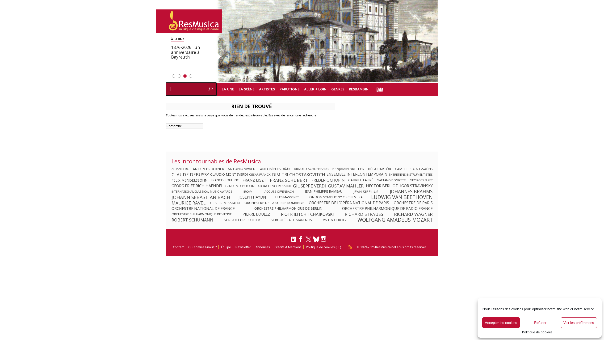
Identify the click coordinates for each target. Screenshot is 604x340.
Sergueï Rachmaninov (291, 220)
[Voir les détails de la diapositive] (327, 41)
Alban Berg (180, 169)
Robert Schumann (192, 220)
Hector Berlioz (382, 186)
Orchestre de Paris (413, 203)
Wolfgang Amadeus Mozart (395, 220)
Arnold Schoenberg (311, 169)
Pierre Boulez (256, 214)
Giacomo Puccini (240, 186)
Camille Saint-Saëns (414, 169)
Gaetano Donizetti (391, 180)
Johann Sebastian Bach (201, 197)
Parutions (289, 89)
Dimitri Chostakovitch (298, 174)
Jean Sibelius (366, 191)
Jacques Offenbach (279, 191)
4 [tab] (190, 76)
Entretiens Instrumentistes (411, 174)
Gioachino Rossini (274, 186)
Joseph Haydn (252, 197)
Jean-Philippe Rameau (323, 191)
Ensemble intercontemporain (357, 174)
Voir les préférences (578, 323)
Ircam (247, 191)
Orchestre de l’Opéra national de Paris (349, 203)
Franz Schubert (289, 180)
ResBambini (359, 89)
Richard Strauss (364, 214)
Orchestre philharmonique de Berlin (288, 208)
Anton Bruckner (208, 169)
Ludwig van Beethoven (402, 197)
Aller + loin (315, 89)
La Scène (246, 89)
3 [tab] (185, 76)
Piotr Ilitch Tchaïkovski (307, 214)
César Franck (260, 174)
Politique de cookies (537, 332)
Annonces (263, 247)
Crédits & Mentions (288, 247)
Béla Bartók (379, 169)
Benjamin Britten (348, 169)
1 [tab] (173, 76)
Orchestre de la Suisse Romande (274, 203)
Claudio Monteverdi (229, 174)
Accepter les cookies (501, 323)
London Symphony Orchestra (335, 197)
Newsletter (243, 247)
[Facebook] (301, 240)
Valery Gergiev (335, 220)
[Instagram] (324, 239)
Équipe (226, 247)
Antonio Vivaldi (242, 169)
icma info (379, 89)
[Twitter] (308, 241)
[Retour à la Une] (189, 21)
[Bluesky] (316, 239)
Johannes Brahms (411, 191)
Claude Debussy (190, 174)
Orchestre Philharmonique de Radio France (387, 208)
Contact (178, 247)
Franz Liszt (254, 180)
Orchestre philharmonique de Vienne (202, 214)
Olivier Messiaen (225, 203)
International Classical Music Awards (202, 191)
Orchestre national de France (203, 208)
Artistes (267, 89)
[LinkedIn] (293, 241)
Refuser (540, 323)
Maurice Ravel (189, 203)
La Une (228, 89)
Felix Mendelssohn (189, 180)
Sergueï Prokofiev (242, 220)
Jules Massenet (287, 197)
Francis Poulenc (225, 180)
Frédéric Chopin (328, 180)
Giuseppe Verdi (309, 186)
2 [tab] (179, 76)
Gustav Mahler (346, 186)
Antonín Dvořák (275, 169)
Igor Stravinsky (416, 186)
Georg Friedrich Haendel (197, 186)
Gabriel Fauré (360, 180)
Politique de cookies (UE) (323, 247)
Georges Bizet (421, 180)
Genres (337, 89)
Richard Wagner (413, 214)
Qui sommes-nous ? (202, 247)
